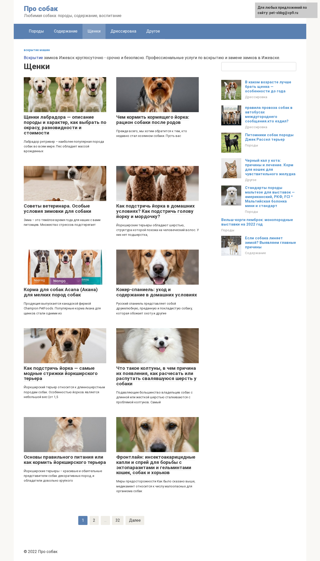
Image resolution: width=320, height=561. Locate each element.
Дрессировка (123, 31)
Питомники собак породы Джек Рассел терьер (269, 137)
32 (118, 520)
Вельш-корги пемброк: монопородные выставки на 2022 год (257, 222)
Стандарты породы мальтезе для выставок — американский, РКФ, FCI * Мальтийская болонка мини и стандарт (270, 196)
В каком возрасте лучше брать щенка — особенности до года (268, 86)
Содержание (66, 31)
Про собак (41, 9)
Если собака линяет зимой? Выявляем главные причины (270, 242)
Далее (135, 520)
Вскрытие (33, 57)
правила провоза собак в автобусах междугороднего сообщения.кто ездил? (268, 114)
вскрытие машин (37, 50)
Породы (36, 31)
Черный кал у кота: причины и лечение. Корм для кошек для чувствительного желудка (270, 167)
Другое (153, 31)
